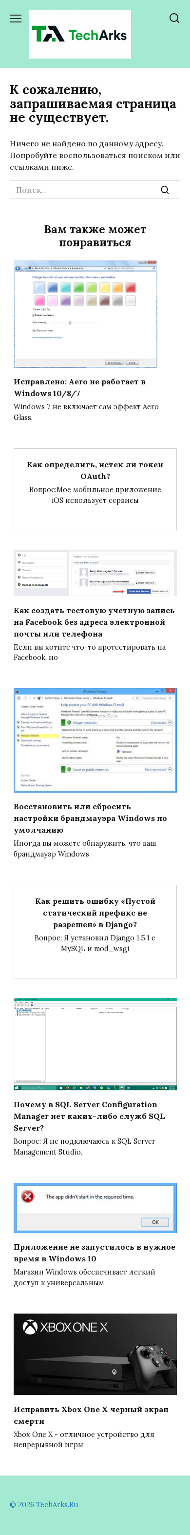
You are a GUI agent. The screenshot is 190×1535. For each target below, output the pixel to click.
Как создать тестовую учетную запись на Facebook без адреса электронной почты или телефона (94, 621)
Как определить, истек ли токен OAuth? (95, 470)
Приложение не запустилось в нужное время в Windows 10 (94, 1252)
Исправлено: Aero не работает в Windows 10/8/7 (80, 387)
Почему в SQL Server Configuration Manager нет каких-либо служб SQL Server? (89, 1116)
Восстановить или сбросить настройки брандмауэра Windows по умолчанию (90, 818)
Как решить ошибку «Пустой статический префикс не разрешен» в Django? (95, 912)
